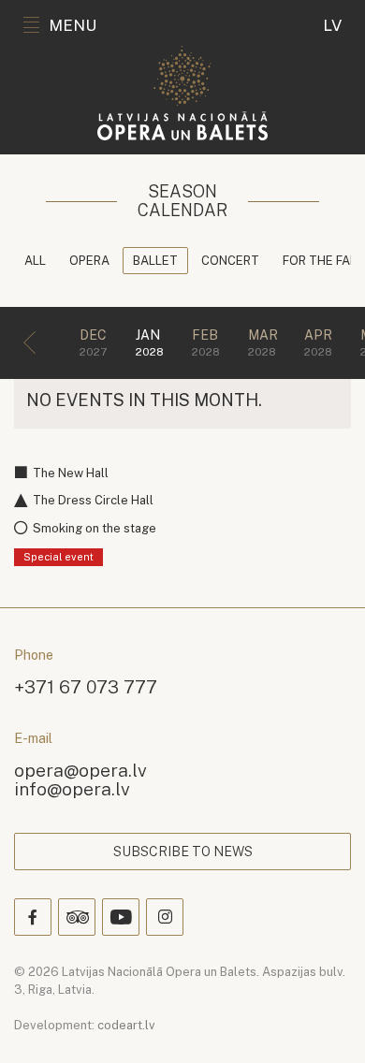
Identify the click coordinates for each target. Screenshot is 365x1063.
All (35, 261)
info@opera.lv (72, 788)
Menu (72, 25)
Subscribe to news (183, 851)
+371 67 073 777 (85, 686)
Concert (230, 261)
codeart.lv (126, 1025)
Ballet (155, 261)
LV (332, 25)
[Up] (323, 1021)
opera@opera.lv (80, 769)
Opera (89, 261)
